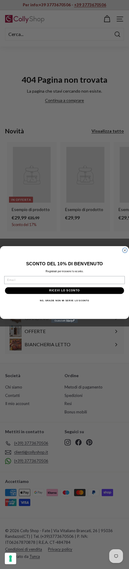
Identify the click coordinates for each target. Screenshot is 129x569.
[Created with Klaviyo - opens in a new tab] (64, 321)
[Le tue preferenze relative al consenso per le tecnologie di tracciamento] (10, 558)
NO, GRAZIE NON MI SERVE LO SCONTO (64, 300)
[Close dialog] (125, 250)
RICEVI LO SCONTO (64, 290)
